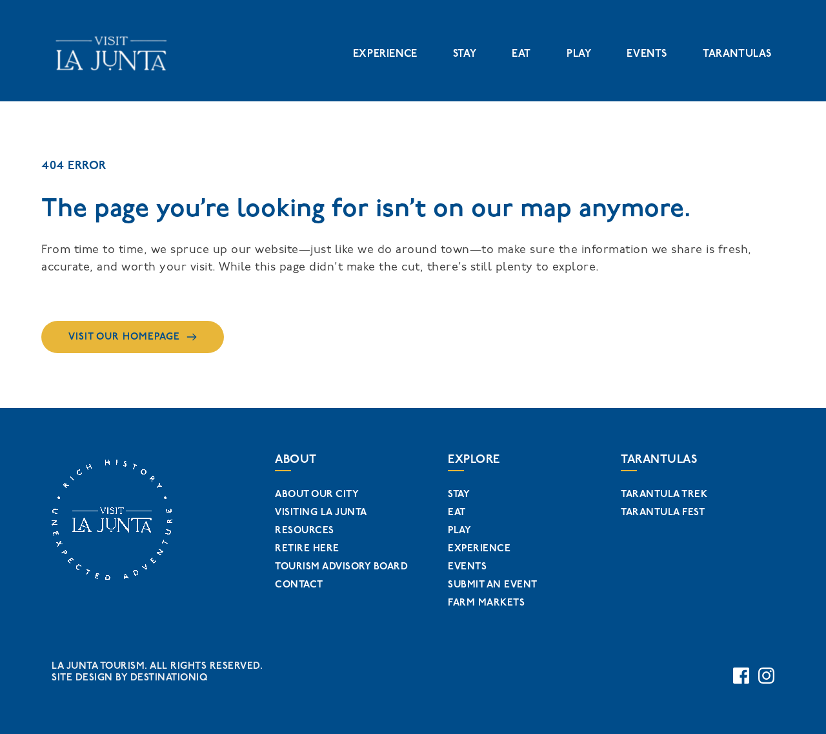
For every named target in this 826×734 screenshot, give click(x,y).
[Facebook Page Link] (741, 676)
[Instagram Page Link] (766, 676)
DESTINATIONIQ (169, 677)
